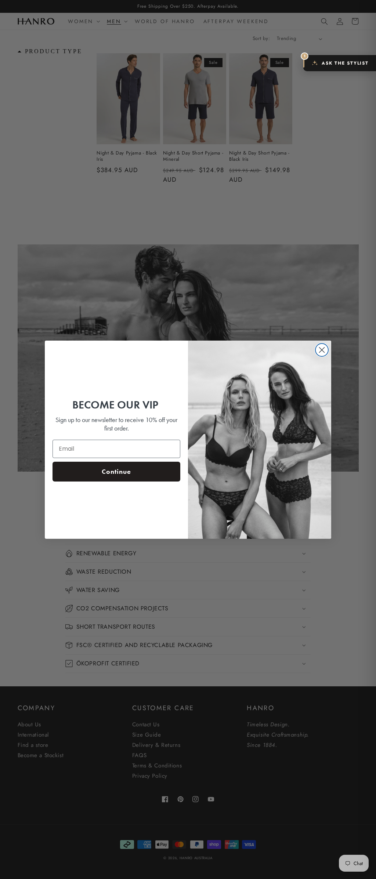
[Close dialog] (321, 350)
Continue (116, 471)
